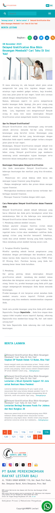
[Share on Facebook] (35, 37)
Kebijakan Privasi (10, 501)
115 (16, 432)
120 (6, 437)
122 (21, 437)
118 (39, 432)
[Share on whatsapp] (29, 37)
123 (29, 437)
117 (31, 432)
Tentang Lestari (7, 20)
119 (46, 432)
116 (23, 432)
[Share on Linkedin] (46, 37)
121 (14, 437)
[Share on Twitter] (40, 37)
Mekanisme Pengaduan (30, 501)
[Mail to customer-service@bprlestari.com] (36, 464)
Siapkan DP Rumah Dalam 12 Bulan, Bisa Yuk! (27, 360)
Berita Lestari (21, 20)
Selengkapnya (34, 371)
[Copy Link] (52, 37)
